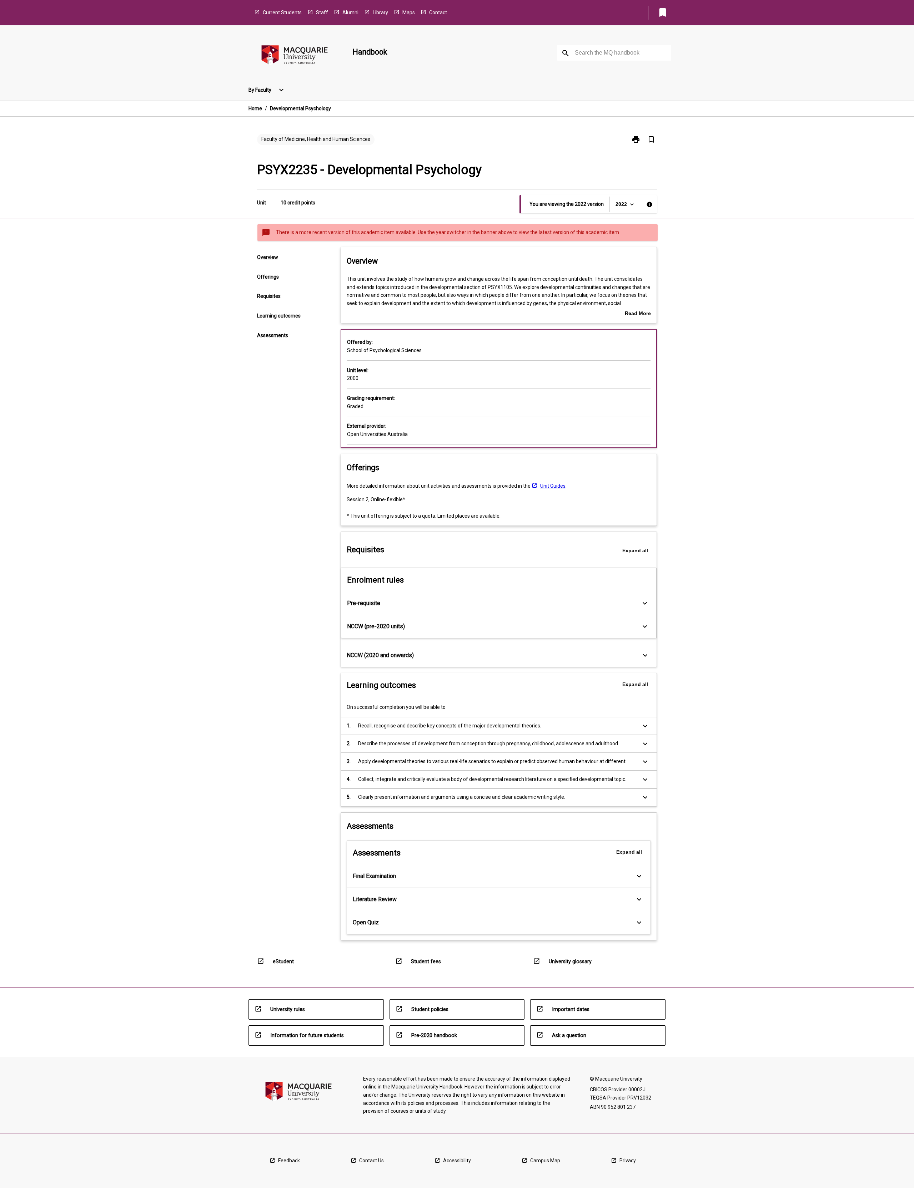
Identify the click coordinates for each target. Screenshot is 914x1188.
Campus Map (545, 1160)
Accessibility (457, 1160)
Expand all (635, 550)
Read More (638, 314)
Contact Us (371, 1160)
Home (255, 108)
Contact (438, 12)
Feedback (289, 1160)
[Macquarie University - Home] (294, 56)
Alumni (350, 12)
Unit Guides (553, 486)
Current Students (282, 12)
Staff (322, 12)
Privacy (627, 1160)
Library (380, 12)
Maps (408, 12)
